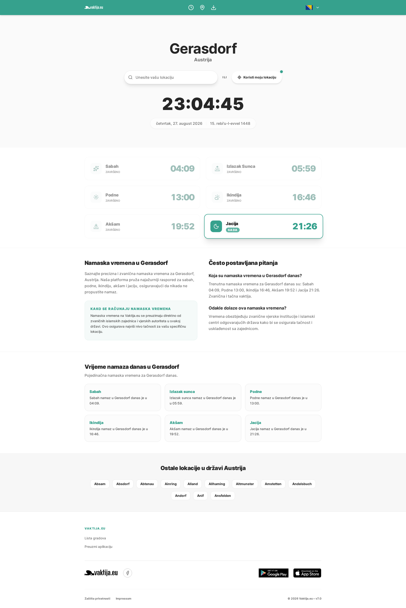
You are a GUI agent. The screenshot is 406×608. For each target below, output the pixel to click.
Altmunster (245, 484)
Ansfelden (223, 496)
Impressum (123, 598)
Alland (192, 484)
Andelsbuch (302, 484)
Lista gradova (95, 538)
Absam (99, 484)
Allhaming (217, 484)
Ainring (171, 484)
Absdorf (122, 484)
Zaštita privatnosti (97, 598)
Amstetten (273, 484)
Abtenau (147, 484)
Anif (200, 496)
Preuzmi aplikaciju (98, 547)
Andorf (180, 496)
